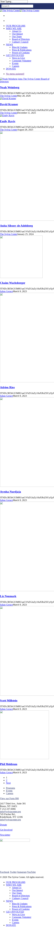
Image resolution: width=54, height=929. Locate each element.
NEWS (9, 901)
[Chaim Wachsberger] (21, 277)
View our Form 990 (9, 798)
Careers (9, 793)
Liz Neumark (8, 596)
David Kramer (9, 104)
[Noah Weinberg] (27, 81)
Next (8, 783)
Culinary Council (20, 898)
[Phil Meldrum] (24, 758)
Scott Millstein (8, 700)
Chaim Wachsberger (12, 282)
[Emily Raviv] (7, 115)
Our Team (17, 893)
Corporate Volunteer (21, 917)
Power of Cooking (21, 909)
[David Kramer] (8, 98)
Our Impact (17, 890)
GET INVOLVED (15, 911)
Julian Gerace (6, 291)
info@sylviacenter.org (10, 811)
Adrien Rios (7, 387)
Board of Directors (21, 895)
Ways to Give (18, 914)
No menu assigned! (15, 74)
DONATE (11, 925)
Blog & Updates (19, 903)
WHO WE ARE (14, 885)
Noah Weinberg (9, 87)
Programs (10, 788)
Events (9, 790)
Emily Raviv (7, 121)
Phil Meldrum (8, 764)
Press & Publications (22, 906)
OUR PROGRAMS (15, 882)
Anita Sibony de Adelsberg (16, 225)
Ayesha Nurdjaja (10, 491)
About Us (16, 887)
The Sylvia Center (8, 95)
